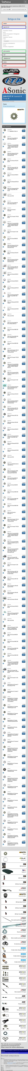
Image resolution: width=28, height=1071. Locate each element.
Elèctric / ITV (6, 35)
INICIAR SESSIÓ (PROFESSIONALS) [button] (18, 9)
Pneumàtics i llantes (7, 30)
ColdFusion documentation (11, 1062)
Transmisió (6, 41)
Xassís (4, 45)
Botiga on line (14, 19)
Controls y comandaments (9, 43)
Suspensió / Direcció (7, 37)
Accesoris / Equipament (8, 46)
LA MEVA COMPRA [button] (6, 9)
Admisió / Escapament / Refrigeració (11, 34)
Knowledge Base (10, 1063)
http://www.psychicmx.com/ (9, 106)
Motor (4, 32)
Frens (4, 39)
